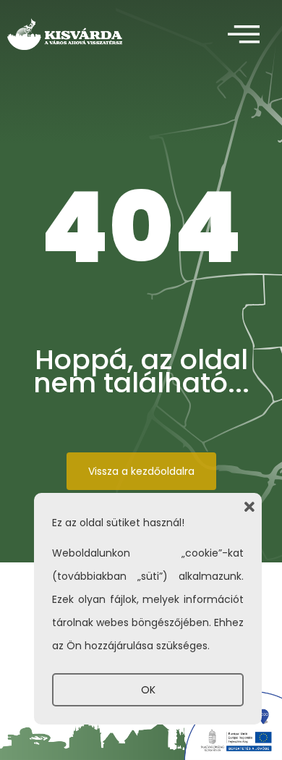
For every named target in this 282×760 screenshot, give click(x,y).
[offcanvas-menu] (244, 35)
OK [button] (148, 690)
